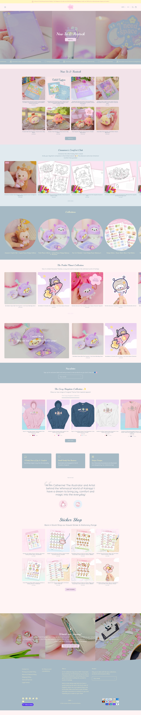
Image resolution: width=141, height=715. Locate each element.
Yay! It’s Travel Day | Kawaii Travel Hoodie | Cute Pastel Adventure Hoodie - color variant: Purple (34, 435)
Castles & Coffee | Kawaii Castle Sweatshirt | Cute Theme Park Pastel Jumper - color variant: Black (106, 435)
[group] (70, 1)
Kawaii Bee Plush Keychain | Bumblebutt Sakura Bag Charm (107, 132)
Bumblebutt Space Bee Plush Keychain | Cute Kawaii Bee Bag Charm (20, 305)
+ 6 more (110, 435)
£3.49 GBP (33, 585)
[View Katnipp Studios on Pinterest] (37, 698)
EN (128, 7)
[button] (132, 7)
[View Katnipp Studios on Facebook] (30, 698)
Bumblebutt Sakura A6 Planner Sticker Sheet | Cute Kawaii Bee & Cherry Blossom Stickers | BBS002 (83, 554)
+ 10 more (134, 436)
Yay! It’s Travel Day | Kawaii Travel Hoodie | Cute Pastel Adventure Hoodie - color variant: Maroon (32, 435)
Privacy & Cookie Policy (29, 672)
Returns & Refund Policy (29, 674)
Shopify (78, 703)
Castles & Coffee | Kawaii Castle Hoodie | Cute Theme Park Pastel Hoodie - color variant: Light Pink (54, 435)
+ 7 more (61, 435)
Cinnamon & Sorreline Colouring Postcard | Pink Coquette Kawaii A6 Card (87, 195)
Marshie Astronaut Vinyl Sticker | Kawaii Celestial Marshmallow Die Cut (120, 305)
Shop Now (70, 200)
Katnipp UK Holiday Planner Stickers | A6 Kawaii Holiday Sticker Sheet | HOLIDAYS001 (33, 554)
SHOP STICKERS (70, 589)
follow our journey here (70, 646)
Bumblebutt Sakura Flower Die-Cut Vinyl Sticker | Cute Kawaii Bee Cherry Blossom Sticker (107, 583)
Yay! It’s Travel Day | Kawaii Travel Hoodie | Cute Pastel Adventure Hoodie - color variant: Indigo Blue (30, 435)
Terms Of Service (27, 680)
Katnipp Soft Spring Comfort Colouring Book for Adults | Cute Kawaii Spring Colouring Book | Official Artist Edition (82, 102)
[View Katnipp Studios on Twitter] (33, 698)
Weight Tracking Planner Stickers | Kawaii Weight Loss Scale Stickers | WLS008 (58, 554)
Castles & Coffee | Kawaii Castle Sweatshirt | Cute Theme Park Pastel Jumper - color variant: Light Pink (105, 435)
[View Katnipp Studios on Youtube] (23, 701)
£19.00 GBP (34, 134)
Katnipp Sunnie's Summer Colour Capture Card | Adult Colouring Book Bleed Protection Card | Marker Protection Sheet (58, 102)
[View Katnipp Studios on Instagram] (23, 698)
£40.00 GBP (34, 433)
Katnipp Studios (67, 703)
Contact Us (25, 669)
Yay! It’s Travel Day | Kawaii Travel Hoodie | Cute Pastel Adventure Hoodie (33, 432)
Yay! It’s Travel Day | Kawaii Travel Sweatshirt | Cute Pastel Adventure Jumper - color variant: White (79, 435)
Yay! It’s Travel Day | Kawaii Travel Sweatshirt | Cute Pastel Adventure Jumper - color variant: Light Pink (80, 435)
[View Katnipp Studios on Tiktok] (26, 698)
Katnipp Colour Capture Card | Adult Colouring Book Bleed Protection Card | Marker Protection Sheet (107, 102)
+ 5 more (36, 435)
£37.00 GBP (83, 433)
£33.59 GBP (83, 134)
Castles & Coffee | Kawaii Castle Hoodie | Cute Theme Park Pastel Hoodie (58, 432)
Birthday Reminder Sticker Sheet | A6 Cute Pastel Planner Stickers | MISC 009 (107, 554)
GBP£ (122, 7)
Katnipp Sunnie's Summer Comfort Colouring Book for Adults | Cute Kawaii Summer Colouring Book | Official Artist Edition (33, 102)
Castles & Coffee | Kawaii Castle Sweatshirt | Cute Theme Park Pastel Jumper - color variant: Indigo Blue (107, 435)
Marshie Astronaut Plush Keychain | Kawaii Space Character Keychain (87, 305)
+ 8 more (85, 435)
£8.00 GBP (54, 197)
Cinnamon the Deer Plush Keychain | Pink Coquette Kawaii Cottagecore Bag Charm (20, 195)
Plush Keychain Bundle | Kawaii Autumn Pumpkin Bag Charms (83, 132)
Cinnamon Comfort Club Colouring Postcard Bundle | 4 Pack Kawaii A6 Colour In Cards (54, 195)
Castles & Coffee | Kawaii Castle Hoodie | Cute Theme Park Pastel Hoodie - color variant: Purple (58, 435)
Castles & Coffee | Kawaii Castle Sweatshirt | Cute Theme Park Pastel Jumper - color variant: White (103, 435)
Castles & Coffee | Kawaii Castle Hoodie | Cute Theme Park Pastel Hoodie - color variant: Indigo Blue (57, 435)
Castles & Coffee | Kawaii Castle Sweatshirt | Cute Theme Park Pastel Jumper (107, 432)
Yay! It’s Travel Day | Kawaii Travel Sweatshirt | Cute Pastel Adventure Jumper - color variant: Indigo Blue (83, 435)
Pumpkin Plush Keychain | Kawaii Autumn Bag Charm (58, 132)
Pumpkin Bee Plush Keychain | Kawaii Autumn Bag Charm (33, 132)
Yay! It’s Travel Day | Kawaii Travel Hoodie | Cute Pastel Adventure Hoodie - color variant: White (31, 435)
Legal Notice (26, 682)
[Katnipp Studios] (70, 7)
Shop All (70, 39)
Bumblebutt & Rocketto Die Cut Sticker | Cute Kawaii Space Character (53, 305)
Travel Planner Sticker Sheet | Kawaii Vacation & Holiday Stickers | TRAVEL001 (33, 583)
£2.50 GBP (87, 197)
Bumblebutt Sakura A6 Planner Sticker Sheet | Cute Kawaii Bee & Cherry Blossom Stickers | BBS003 (83, 583)
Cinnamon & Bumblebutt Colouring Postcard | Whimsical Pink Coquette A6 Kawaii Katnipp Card (120, 195)
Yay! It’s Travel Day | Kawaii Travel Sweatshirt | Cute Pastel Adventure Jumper (82, 432)
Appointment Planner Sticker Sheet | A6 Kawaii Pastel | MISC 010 (58, 583)
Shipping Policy (26, 677)
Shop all (70, 138)
